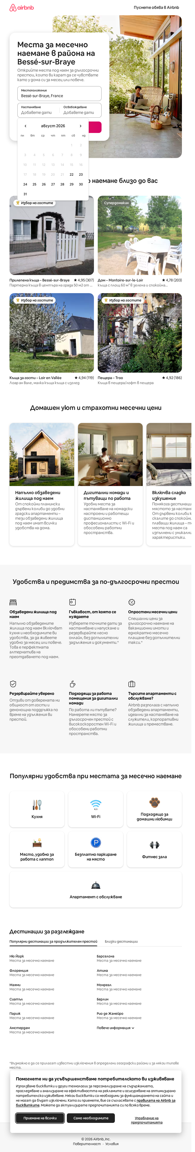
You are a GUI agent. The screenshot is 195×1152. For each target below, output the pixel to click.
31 (25, 194)
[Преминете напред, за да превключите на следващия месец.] (80, 126)
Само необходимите (90, 1118)
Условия (112, 1144)
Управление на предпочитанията (146, 1120)
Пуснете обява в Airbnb (156, 7)
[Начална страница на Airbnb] (22, 7)
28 (62, 184)
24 (25, 184)
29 (71, 184)
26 (44, 184)
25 (34, 184)
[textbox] (38, 112)
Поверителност (87, 1144)
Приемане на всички (39, 1118)
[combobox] (59, 96)
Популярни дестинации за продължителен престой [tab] (53, 941)
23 (81, 174)
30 (81, 184)
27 (53, 184)
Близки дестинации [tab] (121, 941)
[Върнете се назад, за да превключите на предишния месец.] (25, 126)
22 (71, 174)
